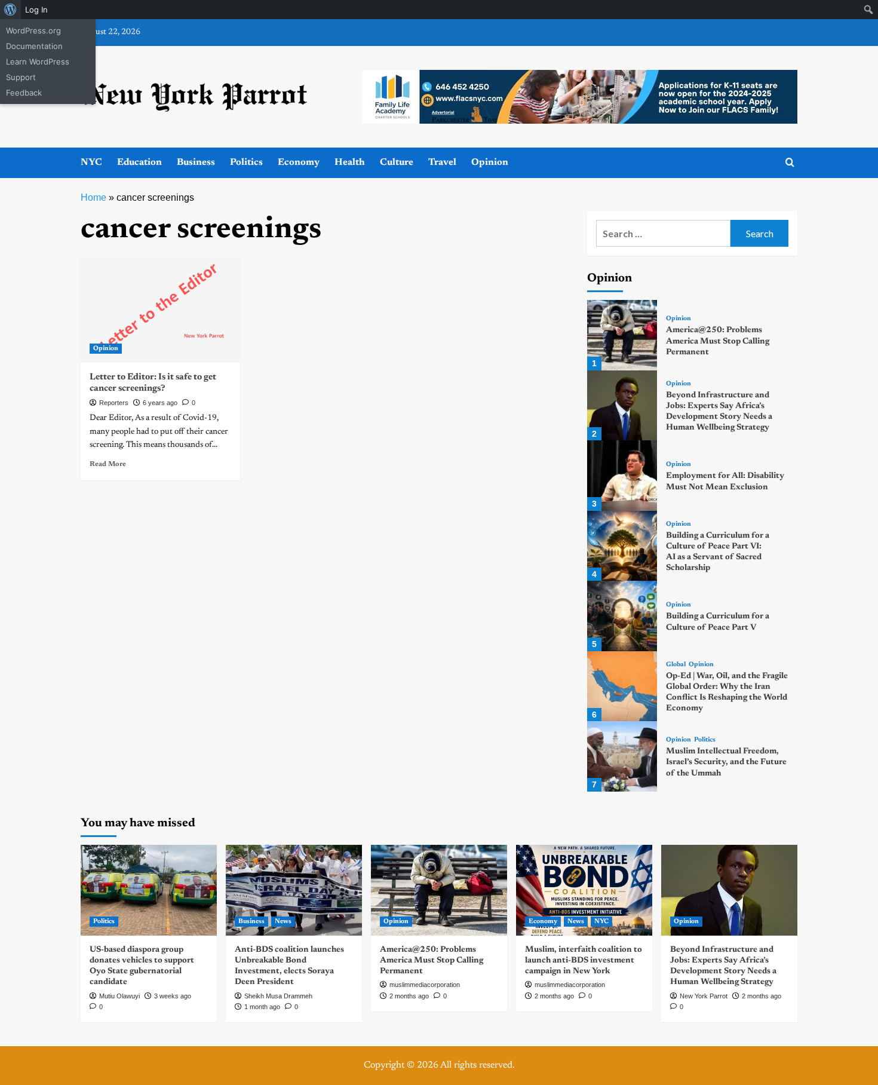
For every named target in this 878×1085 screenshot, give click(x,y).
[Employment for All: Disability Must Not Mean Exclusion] (622, 475)
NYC (91, 162)
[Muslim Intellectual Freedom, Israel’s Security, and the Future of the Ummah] (622, 756)
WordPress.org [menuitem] (33, 30)
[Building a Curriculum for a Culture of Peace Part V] (622, 616)
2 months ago (409, 996)
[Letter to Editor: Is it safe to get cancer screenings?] (160, 309)
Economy (299, 162)
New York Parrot (703, 996)
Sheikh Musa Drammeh (278, 996)
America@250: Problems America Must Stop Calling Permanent (717, 341)
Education (139, 162)
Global (676, 664)
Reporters (113, 402)
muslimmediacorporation (424, 984)
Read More (108, 464)
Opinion (489, 162)
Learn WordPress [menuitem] (37, 61)
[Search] (789, 162)
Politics (246, 162)
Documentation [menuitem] (34, 46)
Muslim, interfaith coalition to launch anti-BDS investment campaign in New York (583, 961)
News (283, 921)
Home (93, 197)
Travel (442, 162)
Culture (396, 162)
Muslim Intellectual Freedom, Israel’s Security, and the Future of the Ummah (726, 762)
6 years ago (160, 402)
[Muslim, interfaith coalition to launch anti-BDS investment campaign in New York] (584, 890)
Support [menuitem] (21, 77)
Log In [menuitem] (36, 9)
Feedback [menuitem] (24, 92)
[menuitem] (10, 9)
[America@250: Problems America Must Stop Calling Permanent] (622, 335)
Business (196, 162)
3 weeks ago (172, 996)
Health (349, 162)
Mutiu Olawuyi (119, 996)
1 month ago (262, 1006)
